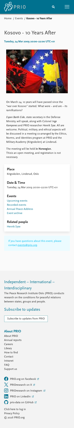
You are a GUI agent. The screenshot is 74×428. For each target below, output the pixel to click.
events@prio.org (27, 245)
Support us (10, 369)
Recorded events (16, 205)
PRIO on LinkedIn (20, 396)
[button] (67, 7)
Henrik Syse (13, 226)
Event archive (14, 213)
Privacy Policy (11, 413)
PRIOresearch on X (21, 385)
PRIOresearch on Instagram (26, 390)
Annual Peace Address (20, 209)
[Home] (14, 7)
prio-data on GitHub (22, 402)
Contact (8, 356)
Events (19, 18)
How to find (11, 352)
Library (8, 348)
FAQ (6, 365)
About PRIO (11, 336)
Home (8, 18)
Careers (8, 344)
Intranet (8, 361)
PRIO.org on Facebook (23, 379)
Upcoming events (17, 201)
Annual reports (13, 340)
